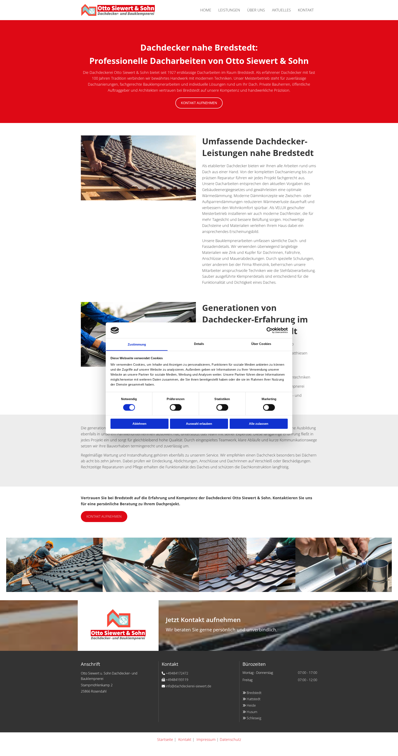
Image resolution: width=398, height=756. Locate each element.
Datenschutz (230, 739)
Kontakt (306, 9)
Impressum (206, 739)
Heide (249, 705)
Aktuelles (281, 9)
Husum (250, 712)
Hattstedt (253, 699)
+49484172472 (177, 673)
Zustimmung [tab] (137, 344)
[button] (199, 102)
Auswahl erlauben (199, 424)
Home (205, 9)
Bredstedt (254, 692)
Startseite (165, 739)
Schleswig (252, 718)
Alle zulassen (258, 424)
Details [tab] (199, 344)
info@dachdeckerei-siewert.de (188, 686)
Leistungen (229, 9)
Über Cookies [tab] (261, 344)
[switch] (176, 407)
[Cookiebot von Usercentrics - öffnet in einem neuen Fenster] (269, 330)
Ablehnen (139, 424)
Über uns (256, 9)
